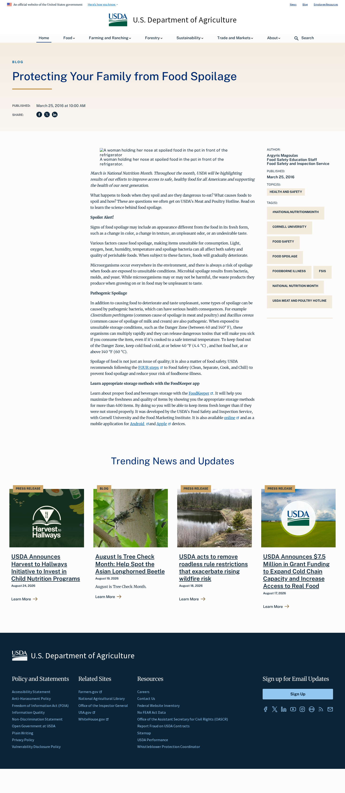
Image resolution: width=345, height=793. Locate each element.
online (229, 417)
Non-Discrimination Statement (37, 719)
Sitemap (144, 733)
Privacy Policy (23, 739)
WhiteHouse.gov (91, 719)
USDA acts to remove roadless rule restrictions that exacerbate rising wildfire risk (213, 567)
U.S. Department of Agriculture (185, 20)
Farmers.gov (88, 691)
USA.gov (84, 712)
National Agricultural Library (101, 698)
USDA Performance (152, 739)
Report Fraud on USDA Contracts (163, 726)
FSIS (322, 271)
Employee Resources (326, 4)
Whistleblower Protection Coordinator (168, 746)
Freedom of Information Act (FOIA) (40, 705)
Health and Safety (286, 192)
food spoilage (284, 256)
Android (137, 423)
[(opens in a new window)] (265, 709)
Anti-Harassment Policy (31, 698)
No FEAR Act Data (151, 712)
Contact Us (146, 698)
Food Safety (283, 241)
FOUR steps (148, 367)
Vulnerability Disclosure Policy (36, 746)
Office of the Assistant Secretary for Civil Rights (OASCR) (182, 719)
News (293, 4)
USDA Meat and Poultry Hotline (299, 300)
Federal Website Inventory (158, 705)
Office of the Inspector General (103, 705)
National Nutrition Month (295, 286)
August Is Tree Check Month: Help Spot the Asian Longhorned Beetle (130, 564)
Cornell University (289, 227)
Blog (305, 4)
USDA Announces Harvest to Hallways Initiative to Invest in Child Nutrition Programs (45, 567)
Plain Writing (22, 733)
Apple (162, 423)
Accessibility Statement (31, 691)
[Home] (118, 25)
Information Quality (28, 712)
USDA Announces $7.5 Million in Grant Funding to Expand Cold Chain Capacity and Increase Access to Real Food (296, 571)
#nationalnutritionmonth (295, 212)
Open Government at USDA (33, 726)
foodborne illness (289, 271)
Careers (143, 691)
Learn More (21, 599)
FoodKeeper (199, 393)
